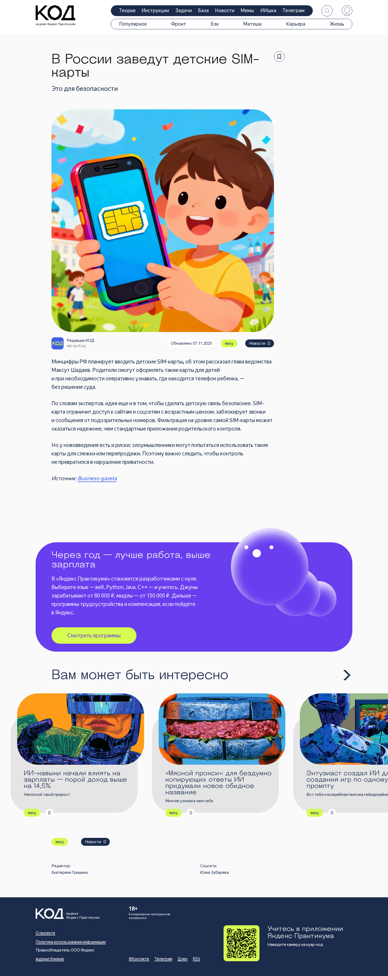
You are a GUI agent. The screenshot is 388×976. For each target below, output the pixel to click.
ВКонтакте (139, 958)
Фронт (178, 24)
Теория (127, 10)
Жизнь (337, 24)
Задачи (183, 10)
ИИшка (268, 10)
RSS (196, 958)
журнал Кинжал (50, 958)
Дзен (182, 958)
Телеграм (293, 10)
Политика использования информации (71, 942)
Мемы (247, 10)
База (203, 10)
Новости (224, 10)
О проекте (45, 933)
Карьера (295, 24)
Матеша (252, 24)
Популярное (133, 24)
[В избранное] (279, 56)
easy (229, 343)
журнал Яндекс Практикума (56, 24)
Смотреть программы (94, 635)
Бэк (215, 24)
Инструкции (155, 10)
